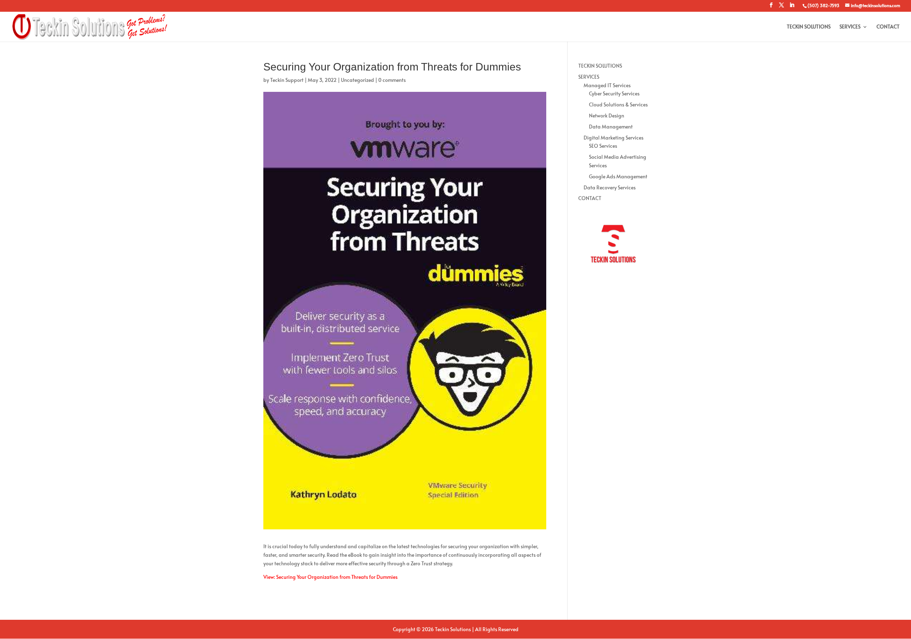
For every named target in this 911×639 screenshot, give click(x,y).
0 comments (392, 80)
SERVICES (849, 27)
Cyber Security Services (614, 93)
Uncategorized (357, 80)
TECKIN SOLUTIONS (809, 27)
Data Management (611, 126)
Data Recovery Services (610, 187)
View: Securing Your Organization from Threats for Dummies (330, 576)
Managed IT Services (607, 85)
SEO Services (603, 145)
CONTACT (888, 27)
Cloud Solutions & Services (618, 104)
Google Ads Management (618, 176)
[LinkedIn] (791, 7)
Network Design (606, 115)
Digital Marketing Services (613, 137)
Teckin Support (287, 80)
